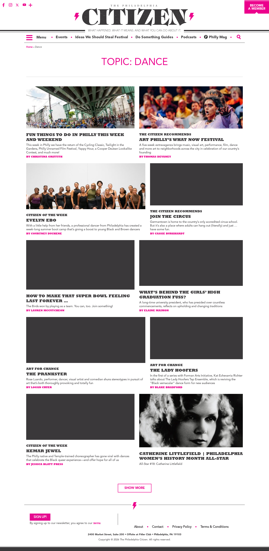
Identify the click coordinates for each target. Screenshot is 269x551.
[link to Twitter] (17, 5)
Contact (157, 527)
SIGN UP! (40, 517)
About (138, 527)
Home (29, 47)
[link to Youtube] (24, 5)
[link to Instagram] (10, 5)
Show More (134, 488)
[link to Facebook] (3, 5)
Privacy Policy (182, 527)
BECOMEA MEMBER (256, 7)
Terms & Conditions (214, 527)
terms (96, 523)
